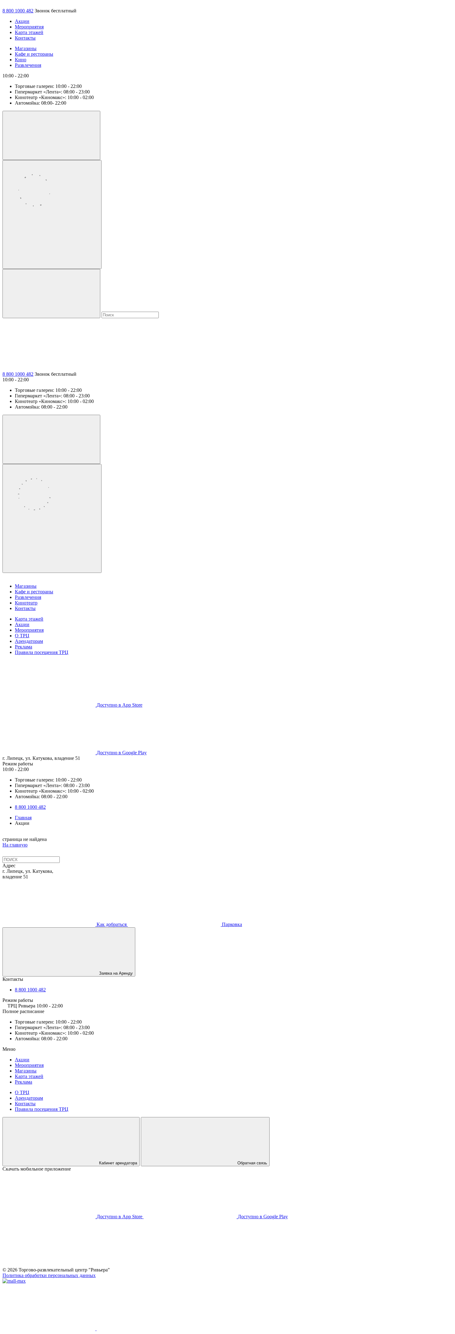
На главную (15, 844)
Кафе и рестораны (34, 54)
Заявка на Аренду (116, 973)
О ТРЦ (22, 635)
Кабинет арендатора (118, 1163)
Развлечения (28, 65)
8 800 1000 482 (17, 10)
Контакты (25, 38)
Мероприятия (29, 26)
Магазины (26, 48)
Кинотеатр (26, 602)
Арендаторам (29, 641)
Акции (22, 21)
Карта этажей (29, 32)
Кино (20, 59)
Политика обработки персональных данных (49, 1275)
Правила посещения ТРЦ (41, 652)
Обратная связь (252, 1163)
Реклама (23, 646)
